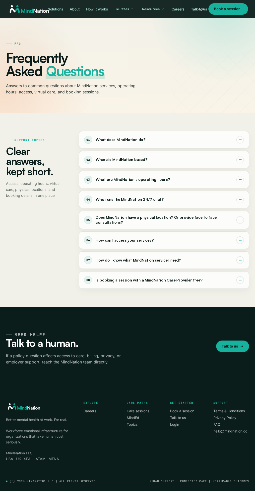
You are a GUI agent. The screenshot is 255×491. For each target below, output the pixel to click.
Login (174, 424)
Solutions (55, 9)
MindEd (133, 418)
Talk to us (199, 9)
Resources (151, 9)
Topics (132, 424)
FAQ (216, 424)
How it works (97, 9)
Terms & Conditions (229, 411)
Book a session (227, 9)
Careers (178, 9)
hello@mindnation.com (230, 433)
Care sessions (138, 411)
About (75, 9)
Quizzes (122, 9)
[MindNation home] (29, 9)
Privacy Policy (224, 418)
